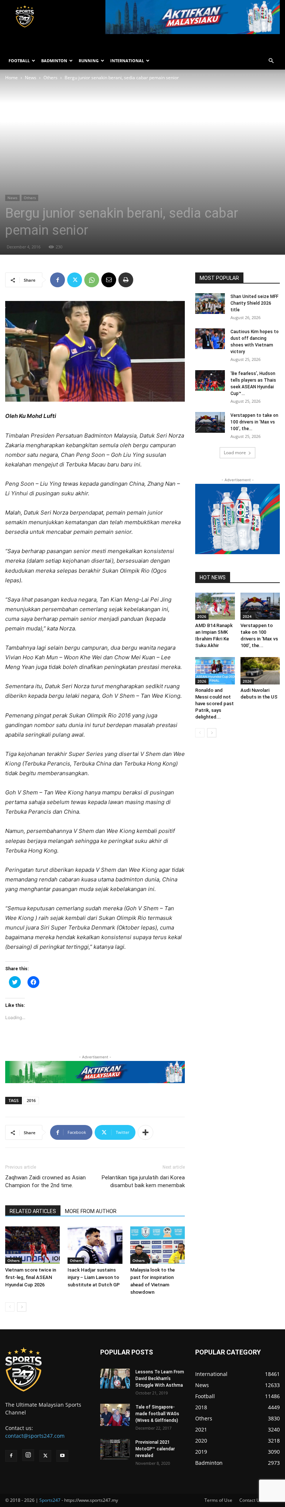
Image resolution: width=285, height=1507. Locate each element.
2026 (201, 616)
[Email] (108, 279)
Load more (235, 452)
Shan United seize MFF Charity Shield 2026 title (254, 303)
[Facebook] (57, 279)
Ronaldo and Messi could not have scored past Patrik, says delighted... (214, 703)
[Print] (125, 279)
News (30, 77)
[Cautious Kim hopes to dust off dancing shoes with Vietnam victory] (210, 338)
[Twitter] (74, 279)
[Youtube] (62, 1456)
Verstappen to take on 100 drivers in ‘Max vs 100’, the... (254, 422)
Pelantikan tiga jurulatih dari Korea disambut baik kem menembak (143, 1181)
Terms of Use (218, 1500)
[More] (145, 1132)
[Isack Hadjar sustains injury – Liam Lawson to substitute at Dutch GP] (95, 1245)
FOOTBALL (19, 60)
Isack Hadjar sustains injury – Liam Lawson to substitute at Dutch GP (94, 1277)
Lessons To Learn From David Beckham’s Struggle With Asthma (159, 1378)
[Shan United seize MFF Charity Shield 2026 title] (210, 303)
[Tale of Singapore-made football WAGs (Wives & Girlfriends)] (115, 1415)
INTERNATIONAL (127, 60)
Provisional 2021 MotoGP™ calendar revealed (155, 1449)
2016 (31, 1100)
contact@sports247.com (35, 1435)
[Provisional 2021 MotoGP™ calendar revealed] (115, 1449)
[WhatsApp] (91, 279)
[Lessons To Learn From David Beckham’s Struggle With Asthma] (115, 1378)
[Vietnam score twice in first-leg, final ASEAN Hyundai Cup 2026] (32, 1245)
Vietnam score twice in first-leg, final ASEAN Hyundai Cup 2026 (30, 1277)
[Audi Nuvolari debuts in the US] (260, 670)
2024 (247, 616)
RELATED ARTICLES (33, 1211)
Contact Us (250, 1500)
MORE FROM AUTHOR (91, 1211)
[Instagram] (28, 1455)
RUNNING (89, 60)
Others (50, 77)
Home (11, 77)
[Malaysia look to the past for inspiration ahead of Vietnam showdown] (157, 1245)
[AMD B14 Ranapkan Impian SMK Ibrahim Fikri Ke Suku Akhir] (215, 606)
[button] (271, 60)
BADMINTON (54, 60)
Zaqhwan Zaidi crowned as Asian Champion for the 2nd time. (45, 1181)
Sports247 (49, 1500)
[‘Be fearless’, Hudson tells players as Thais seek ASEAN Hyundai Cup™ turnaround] (210, 380)
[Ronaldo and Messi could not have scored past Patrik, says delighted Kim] (215, 670)
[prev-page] (9, 1307)
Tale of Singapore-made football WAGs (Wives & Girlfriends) (157, 1413)
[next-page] (21, 1307)
